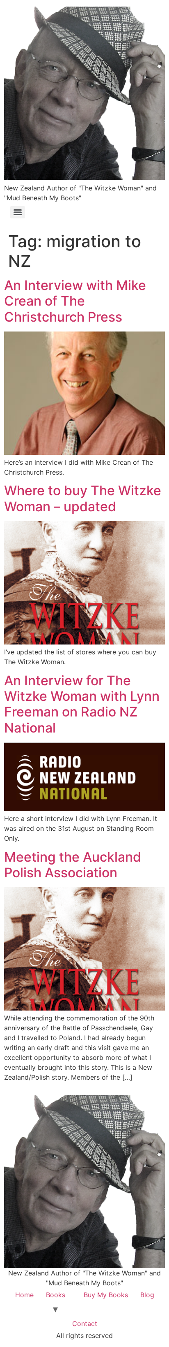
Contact (84, 1323)
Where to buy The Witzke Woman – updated (82, 498)
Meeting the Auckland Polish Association (72, 865)
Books (55, 1295)
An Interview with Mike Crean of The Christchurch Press (75, 301)
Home (24, 1295)
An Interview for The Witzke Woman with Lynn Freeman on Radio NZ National (82, 704)
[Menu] (17, 212)
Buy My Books (106, 1295)
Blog (147, 1295)
